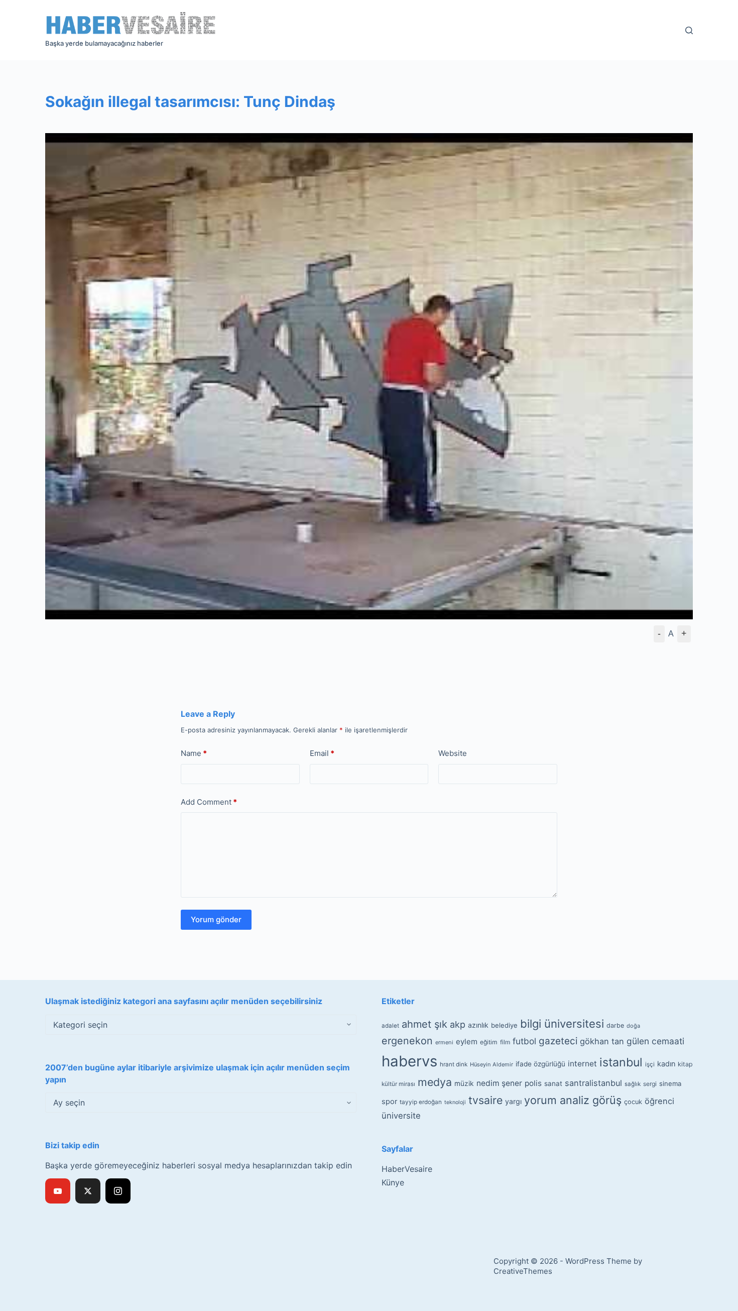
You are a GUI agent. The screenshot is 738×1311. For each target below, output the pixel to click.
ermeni (444, 1042)
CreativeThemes (523, 1271)
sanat (553, 1083)
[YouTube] (57, 1191)
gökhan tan (602, 1041)
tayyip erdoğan (421, 1102)
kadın (666, 1063)
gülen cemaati (655, 1041)
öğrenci (659, 1101)
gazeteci (558, 1041)
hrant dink (453, 1064)
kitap (685, 1064)
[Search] (689, 30)
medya (435, 1081)
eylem (466, 1041)
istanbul (621, 1062)
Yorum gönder (216, 919)
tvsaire (485, 1100)
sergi (650, 1083)
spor (389, 1101)
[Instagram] (118, 1191)
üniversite (401, 1116)
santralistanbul (593, 1083)
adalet (390, 1025)
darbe (615, 1025)
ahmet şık (424, 1024)
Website (452, 753)
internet (582, 1063)
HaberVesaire (407, 1169)
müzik (464, 1083)
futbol (524, 1041)
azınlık (478, 1025)
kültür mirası (398, 1083)
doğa (633, 1025)
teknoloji (455, 1102)
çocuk (633, 1102)
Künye (393, 1182)
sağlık (633, 1083)
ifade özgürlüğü (540, 1064)
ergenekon (407, 1041)
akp (457, 1024)
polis (533, 1083)
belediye (504, 1025)
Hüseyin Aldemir (491, 1064)
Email (322, 753)
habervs (409, 1061)
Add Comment (209, 802)
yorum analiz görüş (573, 1100)
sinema (670, 1083)
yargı (513, 1101)
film (505, 1042)
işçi (650, 1064)
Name (194, 753)
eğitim (489, 1042)
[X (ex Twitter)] (87, 1191)
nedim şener (499, 1083)
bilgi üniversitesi (562, 1023)
